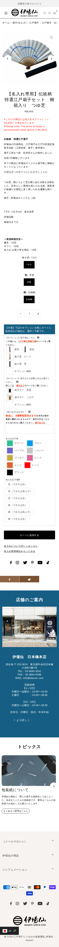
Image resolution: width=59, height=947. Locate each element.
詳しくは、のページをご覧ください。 (27, 385)
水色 (29, 282)
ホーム (6, 22)
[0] (54, 13)
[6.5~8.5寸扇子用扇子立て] (17, 382)
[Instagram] (17, 563)
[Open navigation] (6, 12)
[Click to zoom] (51, 37)
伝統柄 (29, 299)
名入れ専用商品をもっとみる (19, 551)
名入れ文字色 (12, 438)
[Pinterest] (32, 563)
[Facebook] (11, 563)
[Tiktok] (48, 563)
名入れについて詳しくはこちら (21, 546)
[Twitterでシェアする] (29, 579)
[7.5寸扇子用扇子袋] (38, 337)
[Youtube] (40, 563)
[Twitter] (25, 563)
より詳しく (23, 720)
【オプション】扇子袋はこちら (29, 341)
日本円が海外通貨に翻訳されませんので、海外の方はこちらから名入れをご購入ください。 (27, 419)
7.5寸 (29, 264)
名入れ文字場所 (13, 479)
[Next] (51, 58)
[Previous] (7, 58)
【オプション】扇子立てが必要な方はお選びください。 (27, 382)
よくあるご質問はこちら (15, 811)
